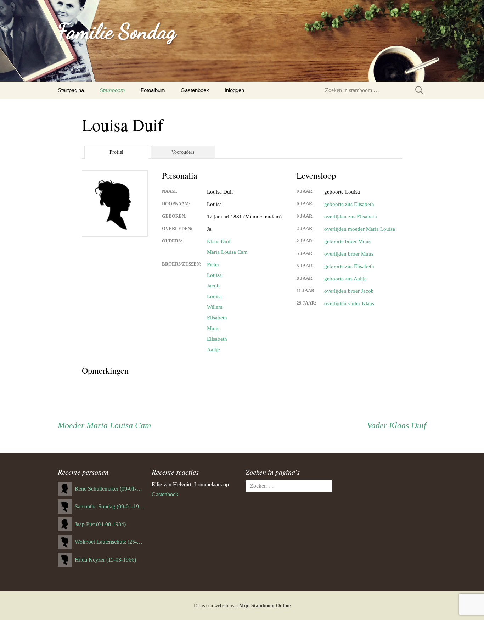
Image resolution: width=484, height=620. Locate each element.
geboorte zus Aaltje (345, 278)
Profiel (116, 152)
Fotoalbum (153, 90)
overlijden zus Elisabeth (350, 216)
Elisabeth (217, 317)
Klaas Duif (219, 241)
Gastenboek (195, 90)
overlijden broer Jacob (349, 291)
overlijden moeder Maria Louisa (359, 229)
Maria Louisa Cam (227, 252)
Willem (215, 307)
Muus (213, 328)
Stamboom (112, 90)
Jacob (213, 286)
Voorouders (182, 152)
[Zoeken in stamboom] (419, 90)
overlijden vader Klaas (349, 303)
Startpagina (71, 90)
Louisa (214, 275)
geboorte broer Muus (347, 241)
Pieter (213, 264)
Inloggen (234, 90)
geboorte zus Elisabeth (349, 204)
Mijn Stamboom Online (265, 605)
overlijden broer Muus (348, 254)
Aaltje (213, 349)
